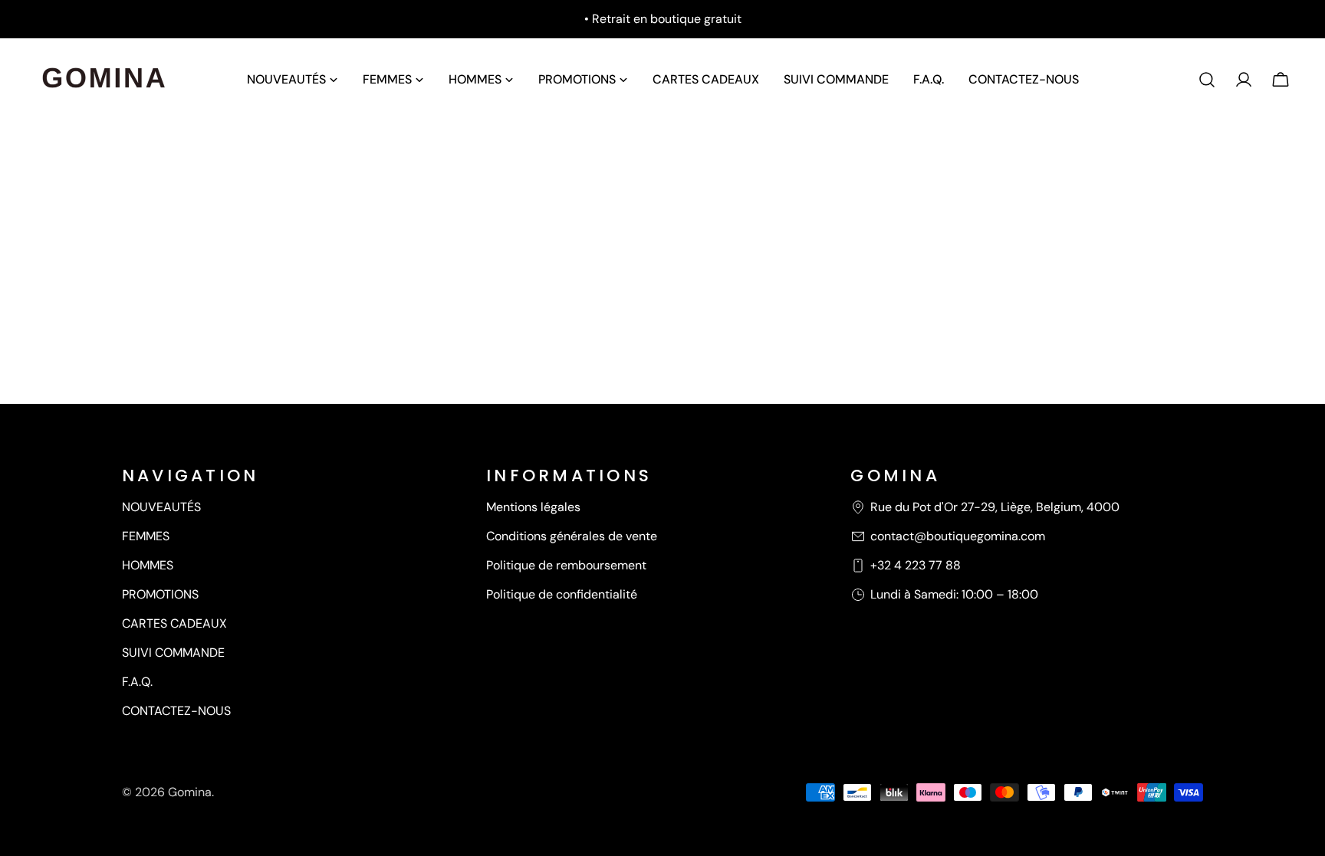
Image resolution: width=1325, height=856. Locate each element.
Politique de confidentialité (561, 594)
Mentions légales (533, 507)
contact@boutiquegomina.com (957, 536)
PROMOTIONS (160, 594)
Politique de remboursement (566, 565)
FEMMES (145, 536)
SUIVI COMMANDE (173, 652)
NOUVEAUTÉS (161, 507)
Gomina (190, 792)
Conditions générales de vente (571, 536)
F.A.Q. (137, 682)
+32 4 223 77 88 (915, 565)
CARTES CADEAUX (174, 623)
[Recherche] (1207, 79)
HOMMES (147, 565)
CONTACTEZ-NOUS (176, 711)
